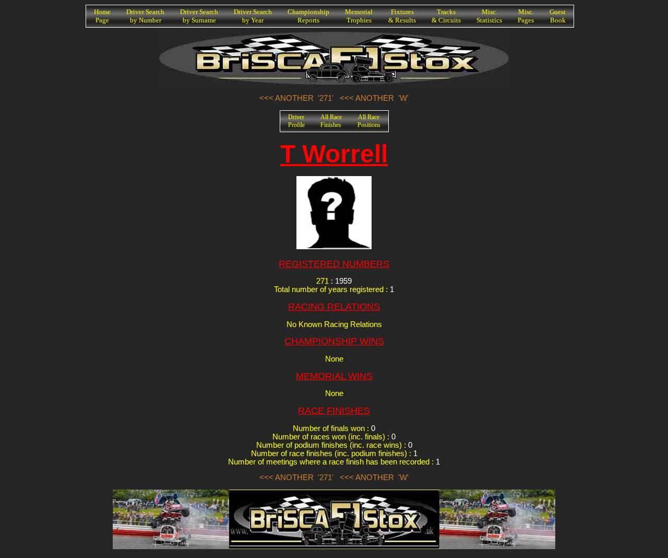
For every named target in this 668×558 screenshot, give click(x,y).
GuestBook (558, 16)
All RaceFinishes (331, 121)
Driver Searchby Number (145, 16)
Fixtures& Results (402, 16)
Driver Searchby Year (253, 16)
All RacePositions (368, 121)
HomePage (102, 16)
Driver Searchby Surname (199, 16)
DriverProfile (296, 121)
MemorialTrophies (359, 16)
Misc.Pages (526, 16)
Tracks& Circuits (446, 16)
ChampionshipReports (308, 16)
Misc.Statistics (489, 16)
